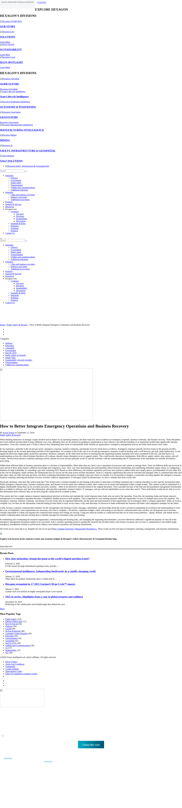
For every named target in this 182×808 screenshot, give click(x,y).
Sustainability (21, 219)
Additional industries (19, 190)
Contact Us (10, 233)
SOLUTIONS (7, 36)
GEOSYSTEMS (9, 117)
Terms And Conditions (14, 664)
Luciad (8, 629)
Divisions (20, 216)
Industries (9, 175)
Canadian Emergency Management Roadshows (77, 529)
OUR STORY (7, 26)
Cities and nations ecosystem (23, 195)
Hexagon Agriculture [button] (9, 89)
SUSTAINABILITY (11, 49)
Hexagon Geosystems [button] (9, 122)
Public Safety (11, 619)
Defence (14, 178)
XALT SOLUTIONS (11, 161)
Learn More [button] (5, 42)
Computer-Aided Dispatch (16, 633)
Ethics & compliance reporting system (21, 674)
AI (6, 648)
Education (9, 345)
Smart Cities (10, 357)
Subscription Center (13, 671)
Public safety (16, 183)
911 (6, 653)
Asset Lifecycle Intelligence (14, 96)
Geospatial (9, 348)
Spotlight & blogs (18, 223)
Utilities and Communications (17, 645)
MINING (5, 140)
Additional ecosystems (20, 199)
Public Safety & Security (17, 325)
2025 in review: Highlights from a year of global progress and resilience (44, 596)
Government (16, 180)
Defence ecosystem (19, 197)
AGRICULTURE (9, 83)
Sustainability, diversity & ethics (18, 360)
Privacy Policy (11, 662)
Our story (20, 214)
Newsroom (20, 221)
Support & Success (13, 204)
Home (2, 325)
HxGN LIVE (11, 353)
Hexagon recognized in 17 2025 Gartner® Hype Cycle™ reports (40, 584)
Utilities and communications (23, 187)
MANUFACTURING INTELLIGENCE (22, 130)
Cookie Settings (12, 669)
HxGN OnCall (11, 624)
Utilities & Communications (17, 365)
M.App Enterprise (13, 631)
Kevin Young (8, 433)
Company (15, 211)
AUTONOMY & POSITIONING (18, 107)
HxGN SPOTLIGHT (11, 62)
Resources (9, 207)
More (2, 609)
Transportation (17, 185)
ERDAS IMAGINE (13, 621)
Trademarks (10, 666)
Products (9, 202)
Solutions (9, 192)
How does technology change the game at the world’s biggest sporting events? (47, 558)
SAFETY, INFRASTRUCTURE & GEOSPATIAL (28, 150)
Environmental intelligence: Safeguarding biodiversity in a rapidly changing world (50, 571)
